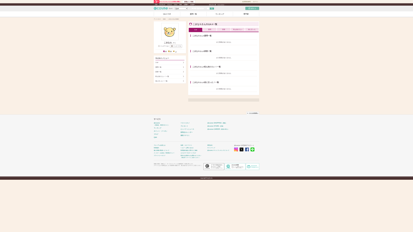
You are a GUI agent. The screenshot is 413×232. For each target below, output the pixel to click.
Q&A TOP (167, 14)
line (252, 149)
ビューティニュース (187, 129)
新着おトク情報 (188, 1)
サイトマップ (211, 148)
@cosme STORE (215, 126)
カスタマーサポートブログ (188, 153)
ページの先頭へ (253, 113)
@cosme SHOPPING (217, 123)
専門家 (246, 14)
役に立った (252, 29)
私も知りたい (237, 29)
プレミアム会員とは (159, 145)
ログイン (255, 1)
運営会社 (210, 145)
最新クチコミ (185, 135)
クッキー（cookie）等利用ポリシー (164, 153)
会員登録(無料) (246, 1)
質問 (209, 29)
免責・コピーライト (186, 145)
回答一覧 (158, 72)
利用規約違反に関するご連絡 (189, 150)
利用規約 (156, 148)
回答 (223, 29)
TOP (156, 4)
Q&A (180, 4)
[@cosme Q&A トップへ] (163, 9)
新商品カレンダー (187, 132)
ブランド (169, 4)
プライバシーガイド (159, 155)
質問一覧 (193, 14)
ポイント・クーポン (160, 131)
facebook (247, 149)
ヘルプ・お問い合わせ (187, 148)
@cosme (161, 124)
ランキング (162, 4)
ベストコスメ (220, 4)
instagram (236, 149)
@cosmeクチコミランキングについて (218, 150)
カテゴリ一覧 (212, 4)
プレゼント (184, 126)
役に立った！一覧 (161, 81)
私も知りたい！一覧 (162, 76)
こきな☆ (168, 42)
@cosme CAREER (218, 129)
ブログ (175, 4)
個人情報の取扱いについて (161, 150)
